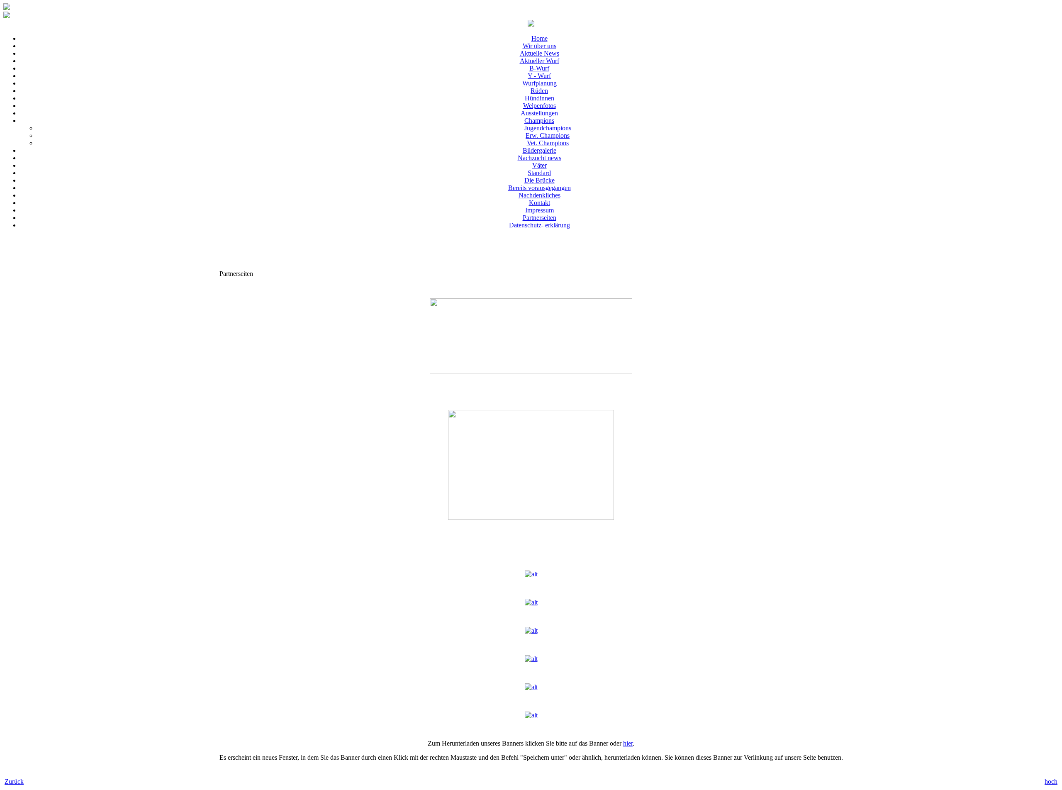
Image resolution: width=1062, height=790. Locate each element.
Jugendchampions (547, 128)
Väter (539, 165)
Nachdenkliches (539, 195)
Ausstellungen (539, 113)
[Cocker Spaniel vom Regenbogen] (531, 630)
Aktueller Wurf (539, 60)
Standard (539, 172)
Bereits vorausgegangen (539, 187)
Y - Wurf (539, 75)
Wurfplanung (539, 83)
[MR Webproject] (531, 715)
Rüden (539, 90)
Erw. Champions (548, 135)
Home (539, 38)
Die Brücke (539, 180)
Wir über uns (539, 45)
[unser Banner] (531, 24)
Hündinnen (539, 98)
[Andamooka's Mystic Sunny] (531, 602)
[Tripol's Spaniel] (531, 658)
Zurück (14, 781)
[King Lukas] (531, 574)
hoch (1051, 781)
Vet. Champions (548, 142)
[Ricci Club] (531, 686)
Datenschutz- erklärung (539, 225)
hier (628, 743)
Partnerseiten (539, 217)
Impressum (539, 210)
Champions (539, 120)
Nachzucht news (539, 157)
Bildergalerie (539, 150)
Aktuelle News (539, 53)
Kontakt (539, 202)
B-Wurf (539, 68)
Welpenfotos (539, 105)
